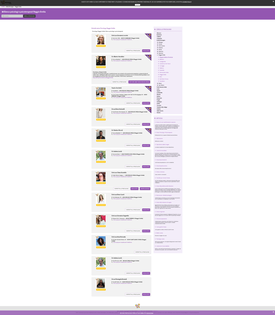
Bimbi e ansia (159, 233)
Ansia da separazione (161, 218)
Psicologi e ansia (160, 239)
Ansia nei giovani (160, 211)
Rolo (161, 76)
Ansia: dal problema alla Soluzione (164, 186)
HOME (3, 6)
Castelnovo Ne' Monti (165, 63)
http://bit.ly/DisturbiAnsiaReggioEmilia (103, 77)
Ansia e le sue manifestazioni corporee (165, 122)
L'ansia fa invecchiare (161, 150)
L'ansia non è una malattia (162, 246)
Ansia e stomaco (160, 172)
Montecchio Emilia (164, 72)
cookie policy (186, 2)
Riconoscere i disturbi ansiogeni (164, 195)
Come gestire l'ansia (161, 227)
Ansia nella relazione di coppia (163, 202)
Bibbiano (162, 59)
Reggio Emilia (163, 74)
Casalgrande (163, 61)
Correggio (162, 66)
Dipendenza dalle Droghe (162, 144)
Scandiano (162, 81)
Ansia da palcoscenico (161, 165)
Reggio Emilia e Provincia (166, 57)
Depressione (159, 138)
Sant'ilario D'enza (164, 79)
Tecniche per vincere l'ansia (163, 178)
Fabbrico (162, 68)
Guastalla (162, 70)
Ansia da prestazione (161, 159)
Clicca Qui (150, 313)
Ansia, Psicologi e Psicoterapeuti (164, 132)
